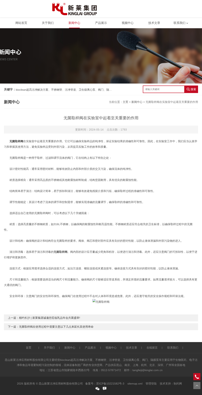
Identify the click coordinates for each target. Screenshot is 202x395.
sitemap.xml (134, 383)
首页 (28, 347)
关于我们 (48, 22)
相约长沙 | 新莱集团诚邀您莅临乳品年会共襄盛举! (49, 317)
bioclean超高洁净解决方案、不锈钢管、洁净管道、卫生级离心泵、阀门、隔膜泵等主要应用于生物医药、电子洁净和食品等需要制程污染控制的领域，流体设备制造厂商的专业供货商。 (64, 89)
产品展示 (101, 22)
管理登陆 (151, 383)
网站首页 (21, 22)
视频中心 (128, 22)
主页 (125, 101)
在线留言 (152, 347)
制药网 (178, 383)
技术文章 (154, 22)
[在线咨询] (105, 388)
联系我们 (179, 22)
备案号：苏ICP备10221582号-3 (104, 383)
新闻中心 (74, 22)
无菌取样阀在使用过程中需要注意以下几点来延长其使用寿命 (56, 326)
